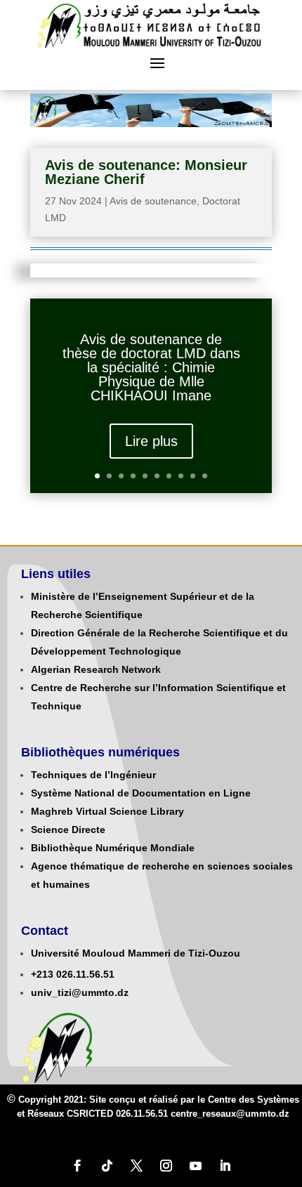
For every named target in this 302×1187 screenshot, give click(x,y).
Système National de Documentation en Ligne (141, 793)
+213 (42, 974)
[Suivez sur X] (136, 1166)
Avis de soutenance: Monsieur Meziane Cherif (146, 172)
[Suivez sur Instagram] (166, 1166)
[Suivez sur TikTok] (107, 1166)
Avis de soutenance (153, 200)
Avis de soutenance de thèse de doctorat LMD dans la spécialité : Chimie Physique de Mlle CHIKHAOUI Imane (151, 367)
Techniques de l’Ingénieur (93, 774)
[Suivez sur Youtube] (195, 1166)
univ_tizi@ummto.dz (80, 992)
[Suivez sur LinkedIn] (225, 1166)
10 (204, 475)
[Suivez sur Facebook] (77, 1166)
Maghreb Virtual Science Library (107, 811)
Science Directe (68, 829)
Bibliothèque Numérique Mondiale (113, 847)
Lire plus (151, 441)
